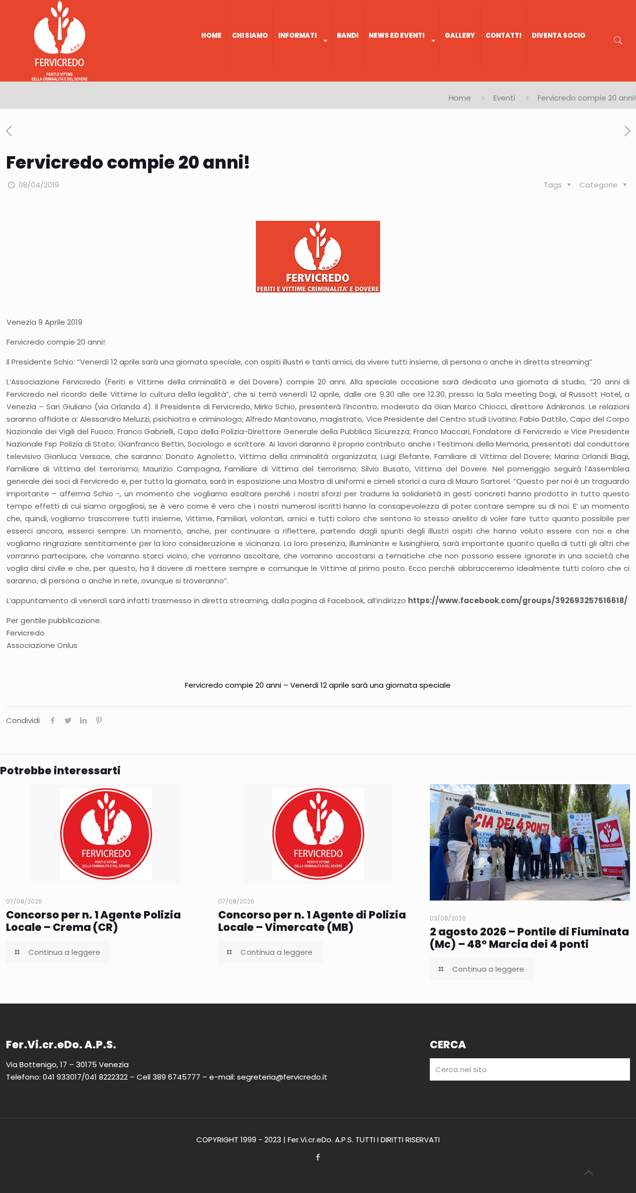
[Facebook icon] (318, 1157)
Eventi (504, 97)
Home (460, 97)
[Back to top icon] (588, 1172)
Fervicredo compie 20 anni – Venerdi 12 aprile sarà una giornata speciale (318, 685)
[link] (302, 77)
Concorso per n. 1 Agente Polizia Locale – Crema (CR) (93, 921)
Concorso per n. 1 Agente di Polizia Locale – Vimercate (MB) (312, 921)
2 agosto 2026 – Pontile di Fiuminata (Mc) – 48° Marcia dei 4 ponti (529, 937)
